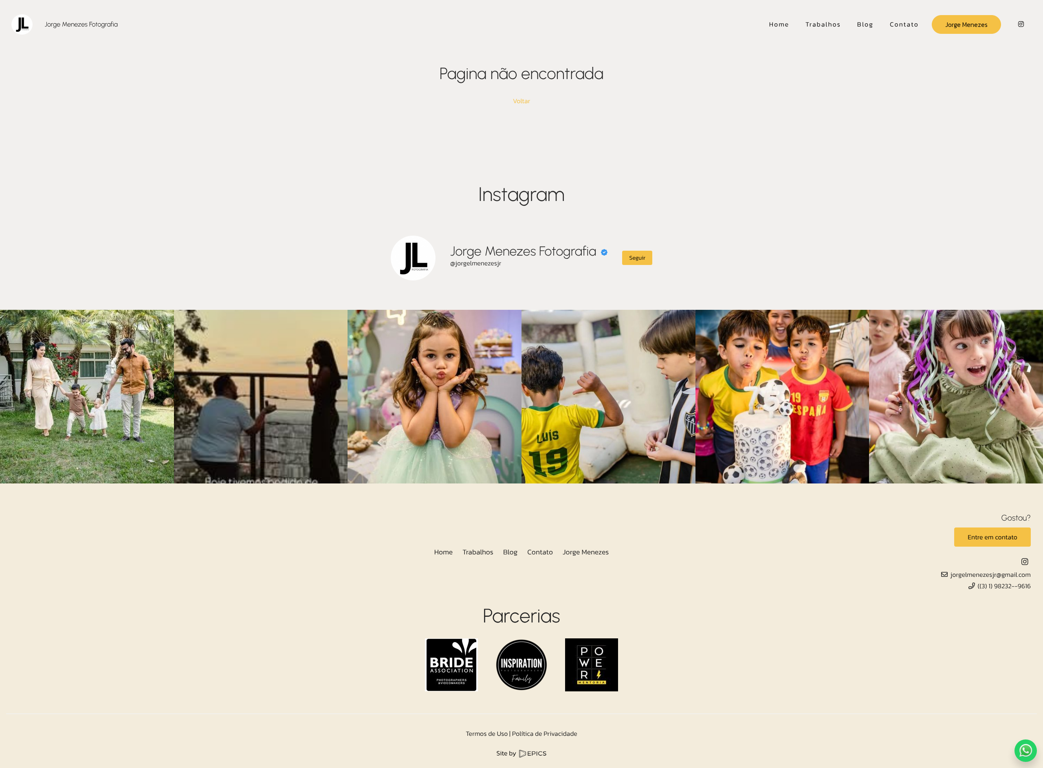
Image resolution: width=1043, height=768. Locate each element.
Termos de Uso (487, 734)
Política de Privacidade (544, 734)
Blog (510, 552)
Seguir (637, 258)
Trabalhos (477, 552)
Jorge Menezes (966, 24)
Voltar (521, 101)
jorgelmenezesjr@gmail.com (991, 575)
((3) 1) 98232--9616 (1004, 586)
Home (443, 552)
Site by (507, 753)
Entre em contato (992, 537)
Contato (540, 552)
